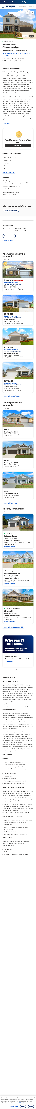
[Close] (34, 1097)
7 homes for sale (9, 621)
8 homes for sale (9, 546)
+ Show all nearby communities (13, 627)
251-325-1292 (8, 241)
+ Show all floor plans (10, 503)
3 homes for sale (9, 584)
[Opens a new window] (27, 12)
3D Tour (25, 36)
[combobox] (25, 6)
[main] (18, 559)
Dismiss (31, 1106)
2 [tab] (20, 670)
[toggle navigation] (3, 7)
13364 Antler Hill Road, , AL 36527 (17, 55)
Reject (23, 1106)
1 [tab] (17, 670)
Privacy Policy (23, 1103)
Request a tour (9, 236)
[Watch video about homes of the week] (18, 134)
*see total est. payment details (12, 283)
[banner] (18, 2)
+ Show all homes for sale (11, 396)
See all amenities (9, 172)
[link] (18, 24)
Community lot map (11, 210)
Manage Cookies (14, 1106)
